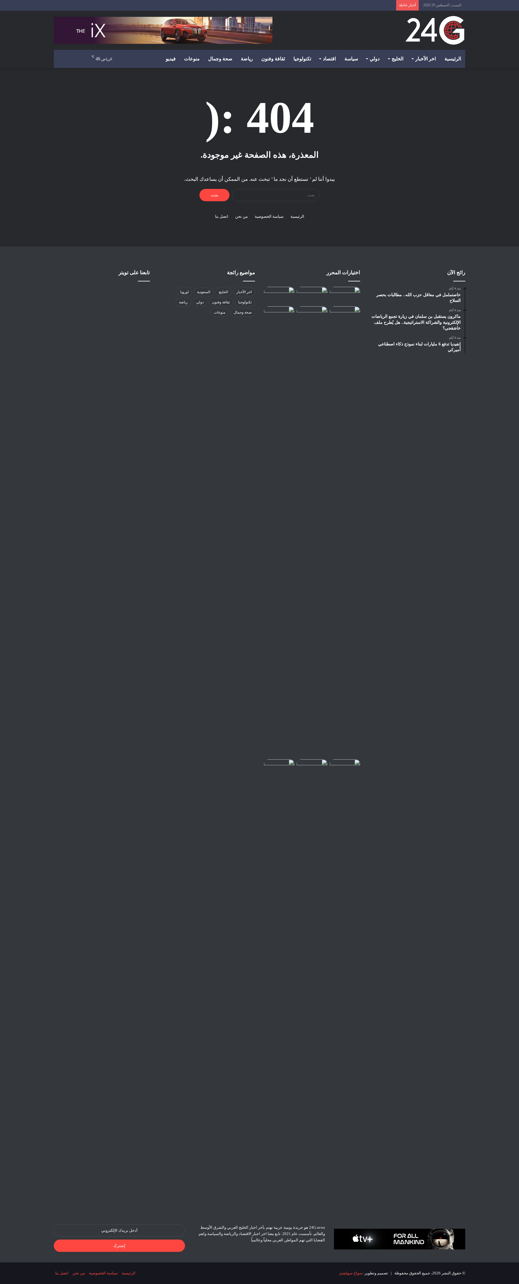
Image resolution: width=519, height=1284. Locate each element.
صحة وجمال (220, 58)
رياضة (247, 58)
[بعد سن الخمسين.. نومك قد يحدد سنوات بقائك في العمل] (312, 769)
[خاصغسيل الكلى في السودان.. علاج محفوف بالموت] (312, 295)
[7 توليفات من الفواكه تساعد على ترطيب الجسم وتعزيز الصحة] (279, 531)
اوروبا (184, 292)
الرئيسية (453, 58)
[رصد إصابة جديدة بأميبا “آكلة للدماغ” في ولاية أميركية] (312, 314)
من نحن (241, 216)
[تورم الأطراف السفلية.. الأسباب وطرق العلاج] (345, 531)
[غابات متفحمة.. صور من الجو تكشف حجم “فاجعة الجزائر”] (279, 295)
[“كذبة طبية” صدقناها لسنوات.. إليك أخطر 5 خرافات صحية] (345, 984)
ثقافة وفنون (273, 58)
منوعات (192, 58)
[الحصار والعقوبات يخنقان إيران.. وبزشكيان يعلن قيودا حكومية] (345, 295)
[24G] (435, 30)
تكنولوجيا (302, 58)
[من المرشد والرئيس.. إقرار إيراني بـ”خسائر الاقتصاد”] (279, 767)
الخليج (397, 58)
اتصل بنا (221, 216)
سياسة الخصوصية (269, 216)
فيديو (171, 58)
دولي (375, 58)
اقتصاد (329, 58)
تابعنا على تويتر (134, 272)
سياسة (351, 58)
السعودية (203, 292)
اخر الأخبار (425, 58)
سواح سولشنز (351, 1273)
